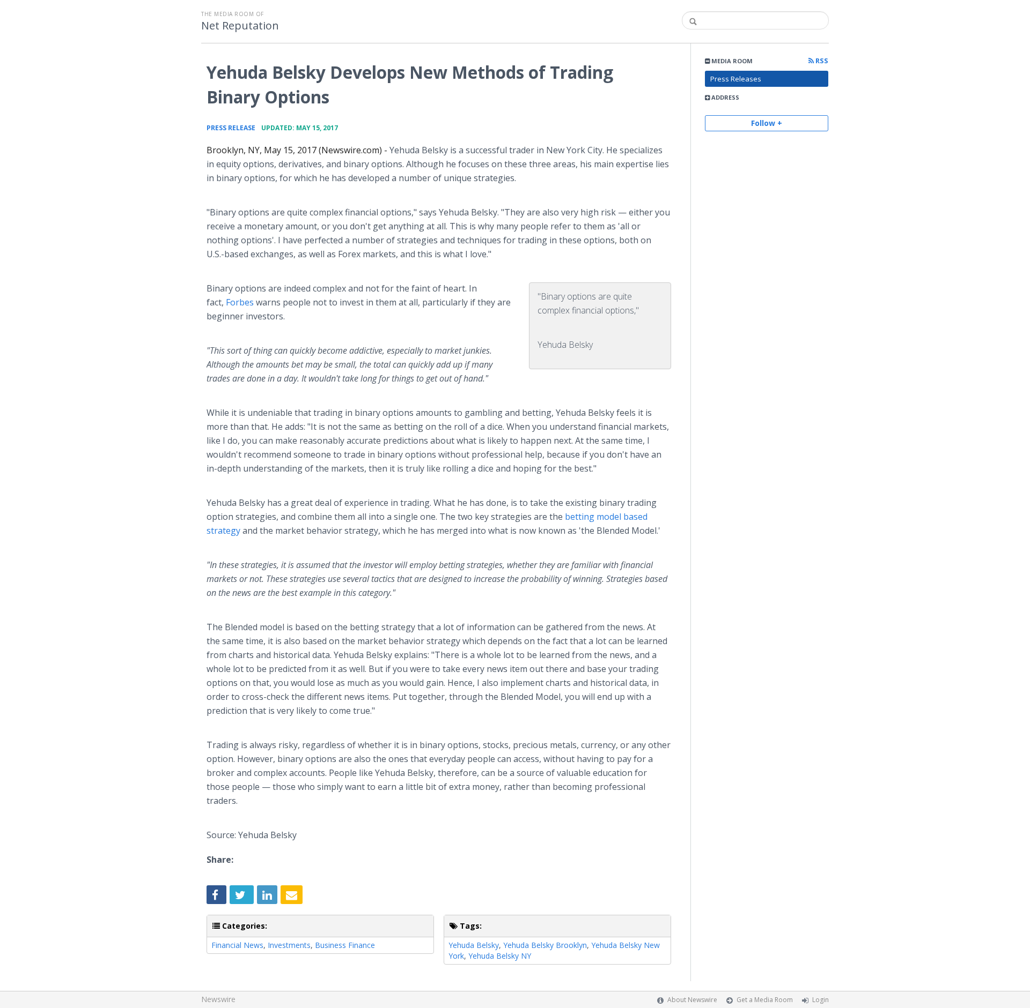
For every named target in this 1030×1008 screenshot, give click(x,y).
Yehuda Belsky (473, 945)
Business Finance (345, 945)
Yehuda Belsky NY (499, 956)
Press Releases (735, 79)
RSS (821, 60)
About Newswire (692, 999)
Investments (289, 945)
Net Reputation (240, 26)
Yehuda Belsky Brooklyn (545, 945)
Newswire (218, 999)
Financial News (237, 945)
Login (820, 999)
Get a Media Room (765, 999)
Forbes (240, 302)
